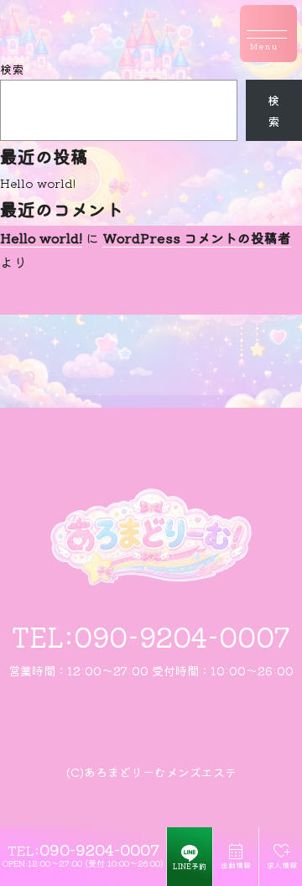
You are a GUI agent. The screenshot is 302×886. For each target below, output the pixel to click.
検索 (11, 68)
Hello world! (38, 183)
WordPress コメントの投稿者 (196, 237)
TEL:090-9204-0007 (151, 636)
